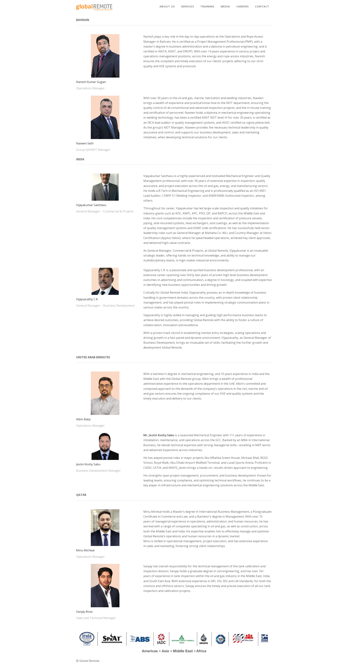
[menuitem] (167, 6)
